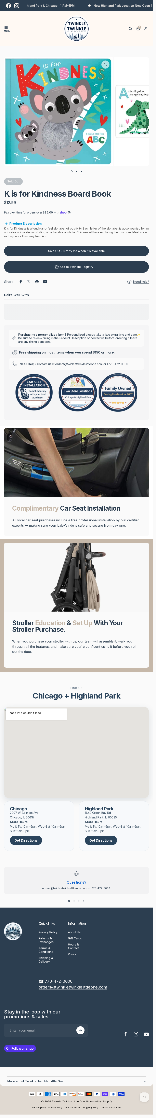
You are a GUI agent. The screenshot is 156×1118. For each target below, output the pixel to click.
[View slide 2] (74, 901)
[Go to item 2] (76, 171)
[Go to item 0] (71, 171)
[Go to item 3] (81, 171)
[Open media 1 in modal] (105, 64)
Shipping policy (90, 1107)
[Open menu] (6, 27)
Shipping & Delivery (46, 959)
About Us (74, 932)
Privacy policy (55, 1107)
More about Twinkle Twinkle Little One (76, 1081)
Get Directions (26, 840)
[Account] (146, 29)
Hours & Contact (73, 946)
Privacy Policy (48, 932)
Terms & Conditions (46, 949)
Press (72, 954)
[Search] (130, 29)
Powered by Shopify (99, 1101)
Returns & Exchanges (46, 940)
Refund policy (39, 1107)
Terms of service (72, 1107)
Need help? (141, 281)
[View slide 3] (79, 901)
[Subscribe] (80, 1030)
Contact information (111, 1107)
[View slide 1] (69, 901)
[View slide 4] (83, 901)
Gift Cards (75, 938)
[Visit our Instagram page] (16, 5)
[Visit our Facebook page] (8, 5)
